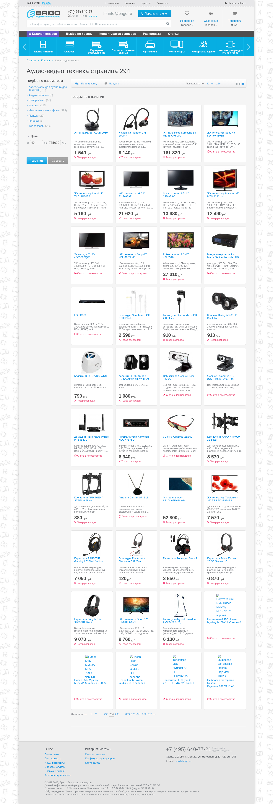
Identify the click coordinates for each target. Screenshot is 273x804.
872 (144, 714)
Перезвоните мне (155, 13)
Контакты (162, 3)
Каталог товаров (44, 33)
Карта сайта (92, 762)
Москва (46, 2)
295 (117, 714)
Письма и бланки (55, 770)
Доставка (130, 3)
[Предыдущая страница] (86, 714)
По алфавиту (89, 83)
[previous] (24, 46)
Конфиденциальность (58, 774)
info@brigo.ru (119, 13)
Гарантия (146, 3)
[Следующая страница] (155, 714)
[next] (248, 46)
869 (127, 714)
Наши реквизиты (55, 762)
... (101, 714)
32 (208, 83)
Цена (34, 136)
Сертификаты (53, 758)
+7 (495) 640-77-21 (188, 749)
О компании (112, 3)
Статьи (173, 33)
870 (133, 714)
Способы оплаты (55, 766)
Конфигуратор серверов (117, 33)
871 (138, 714)
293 (106, 714)
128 (218, 83)
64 (212, 83)
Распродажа (152, 33)
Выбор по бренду (79, 33)
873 (150, 714)
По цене (114, 83)
